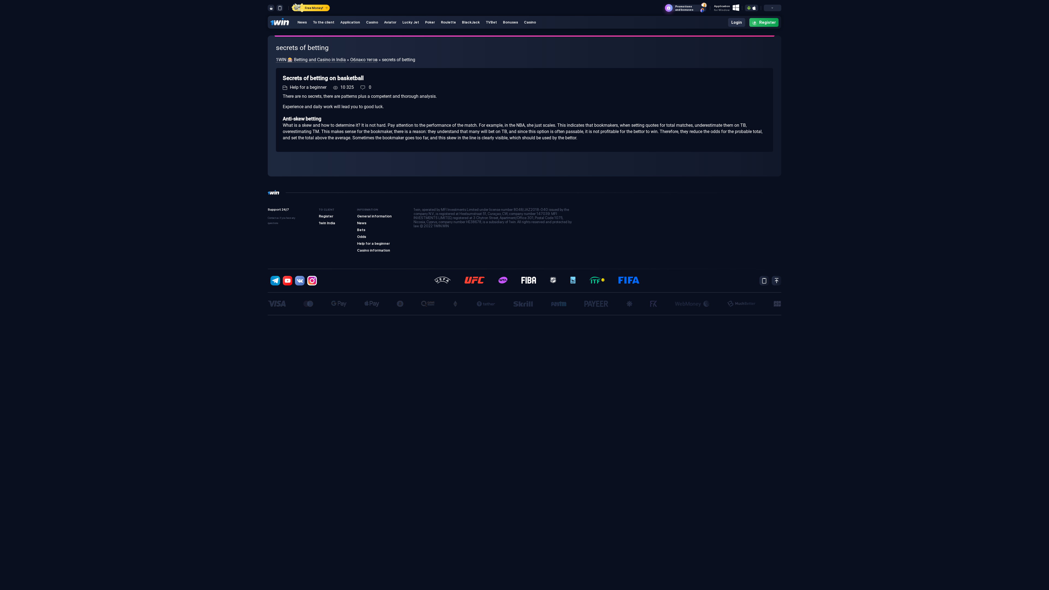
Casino (372, 22)
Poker (430, 22)
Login (736, 22)
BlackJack (471, 22)
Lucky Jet (410, 22)
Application (350, 22)
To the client (323, 22)
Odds (361, 237)
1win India (327, 223)
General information (374, 216)
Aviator (390, 22)
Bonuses (510, 22)
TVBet (491, 22)
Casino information (373, 250)
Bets (361, 230)
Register (326, 216)
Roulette (448, 22)
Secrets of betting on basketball (323, 78)
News (302, 22)
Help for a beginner (308, 87)
